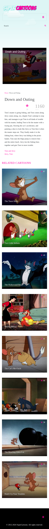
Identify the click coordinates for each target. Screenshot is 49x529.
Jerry (6, 154)
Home (6, 93)
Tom (11, 154)
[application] (24, 66)
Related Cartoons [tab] (16, 162)
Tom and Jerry (10, 151)
